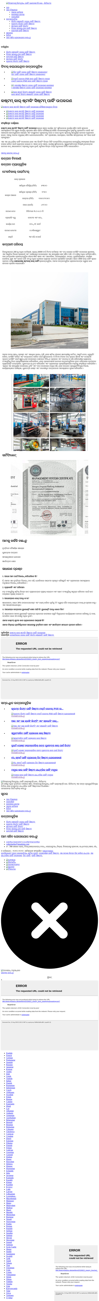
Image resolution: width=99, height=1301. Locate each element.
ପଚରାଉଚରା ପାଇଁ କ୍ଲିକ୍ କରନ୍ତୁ (13, 788)
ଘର (7, 7)
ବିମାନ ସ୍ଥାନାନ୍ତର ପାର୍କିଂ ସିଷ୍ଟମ (24, 28)
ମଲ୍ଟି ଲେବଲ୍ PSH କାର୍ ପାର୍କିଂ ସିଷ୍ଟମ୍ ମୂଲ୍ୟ (29, 81)
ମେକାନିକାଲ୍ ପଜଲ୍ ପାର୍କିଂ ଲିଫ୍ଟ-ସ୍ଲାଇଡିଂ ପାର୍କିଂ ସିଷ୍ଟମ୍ (32, 635)
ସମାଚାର (9, 33)
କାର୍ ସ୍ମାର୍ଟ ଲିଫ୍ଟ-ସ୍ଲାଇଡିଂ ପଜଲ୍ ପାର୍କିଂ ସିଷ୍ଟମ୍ (30, 94)
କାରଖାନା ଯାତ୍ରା (17, 14)
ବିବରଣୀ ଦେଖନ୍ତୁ (18, 716)
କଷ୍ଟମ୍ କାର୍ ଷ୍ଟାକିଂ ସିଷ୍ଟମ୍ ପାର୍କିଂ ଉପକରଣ (27, 633)
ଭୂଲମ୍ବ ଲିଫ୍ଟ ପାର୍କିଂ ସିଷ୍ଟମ (22, 24)
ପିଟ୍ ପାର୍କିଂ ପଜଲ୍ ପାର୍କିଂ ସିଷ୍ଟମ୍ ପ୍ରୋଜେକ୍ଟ (28, 74)
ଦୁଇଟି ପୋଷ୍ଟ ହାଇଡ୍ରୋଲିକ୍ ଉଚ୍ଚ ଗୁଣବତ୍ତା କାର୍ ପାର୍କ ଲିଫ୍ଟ (41, 745)
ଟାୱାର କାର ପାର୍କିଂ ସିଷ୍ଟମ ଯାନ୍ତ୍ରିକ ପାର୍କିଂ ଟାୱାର (34, 769)
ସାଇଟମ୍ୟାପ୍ (48, 851)
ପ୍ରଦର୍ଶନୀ (15, 17)
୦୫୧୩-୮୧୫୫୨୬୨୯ (13, 842)
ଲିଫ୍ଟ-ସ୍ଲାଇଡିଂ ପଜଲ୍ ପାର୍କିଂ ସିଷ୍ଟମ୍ (25, 21)
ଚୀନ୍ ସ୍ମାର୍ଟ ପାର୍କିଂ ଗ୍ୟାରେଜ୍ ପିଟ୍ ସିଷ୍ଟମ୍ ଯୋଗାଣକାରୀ (36, 757)
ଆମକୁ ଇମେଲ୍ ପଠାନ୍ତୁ (10, 153)
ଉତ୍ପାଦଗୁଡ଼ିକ (11, 19)
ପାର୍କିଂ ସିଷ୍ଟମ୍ (37, 855)
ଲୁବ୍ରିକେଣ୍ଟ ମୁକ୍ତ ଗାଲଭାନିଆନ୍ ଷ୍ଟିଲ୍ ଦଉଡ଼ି (19, 853)
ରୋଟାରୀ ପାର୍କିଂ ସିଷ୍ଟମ (20, 30)
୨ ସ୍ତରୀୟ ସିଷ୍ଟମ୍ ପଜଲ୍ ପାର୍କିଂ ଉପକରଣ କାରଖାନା (31, 88)
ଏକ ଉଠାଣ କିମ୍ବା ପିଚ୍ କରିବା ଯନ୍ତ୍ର (74, 853)
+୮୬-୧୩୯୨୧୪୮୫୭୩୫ (31, 842)
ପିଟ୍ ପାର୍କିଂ (27, 855)
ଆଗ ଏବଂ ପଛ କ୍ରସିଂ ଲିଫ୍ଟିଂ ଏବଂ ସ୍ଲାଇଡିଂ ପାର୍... (34, 721)
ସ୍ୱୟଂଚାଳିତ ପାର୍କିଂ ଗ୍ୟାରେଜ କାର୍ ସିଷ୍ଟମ (31, 733)
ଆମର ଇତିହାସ (17, 12)
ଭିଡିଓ (8, 35)
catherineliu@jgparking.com (17, 844)
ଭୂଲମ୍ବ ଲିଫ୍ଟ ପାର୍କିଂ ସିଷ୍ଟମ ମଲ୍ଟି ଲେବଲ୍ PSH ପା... (37, 708)
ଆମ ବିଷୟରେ (11, 10)
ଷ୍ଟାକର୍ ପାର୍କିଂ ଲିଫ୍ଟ (19, 26)
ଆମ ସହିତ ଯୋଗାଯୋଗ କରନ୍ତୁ (18, 37)
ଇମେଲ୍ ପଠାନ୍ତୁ (7, 973)
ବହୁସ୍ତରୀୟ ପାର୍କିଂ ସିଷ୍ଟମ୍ (49, 853)
